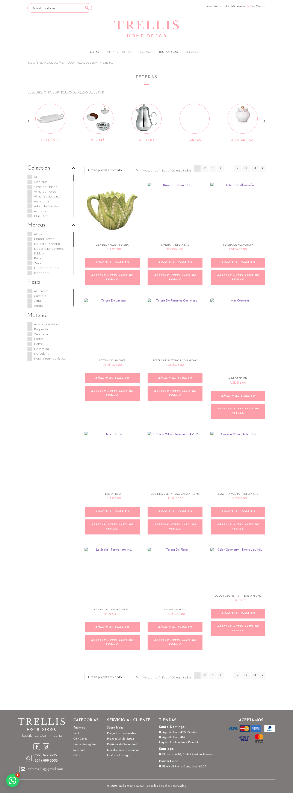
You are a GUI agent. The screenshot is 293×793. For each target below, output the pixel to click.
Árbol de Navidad (47, 206)
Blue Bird (41, 216)
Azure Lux (41, 211)
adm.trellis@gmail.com (45, 769)
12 (237, 168)
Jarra (37, 301)
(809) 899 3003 (45, 760)
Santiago (166, 749)
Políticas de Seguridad (122, 744)
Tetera (38, 306)
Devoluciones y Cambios (123, 750)
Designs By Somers (48, 249)
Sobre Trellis (221, 6)
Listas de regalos (84, 744)
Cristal (38, 339)
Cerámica (41, 334)
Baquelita (41, 329)
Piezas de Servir (87, 62)
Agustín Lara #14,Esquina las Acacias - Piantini (178, 740)
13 (245, 168)
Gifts (76, 755)
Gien (37, 263)
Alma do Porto (45, 191)
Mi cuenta (238, 6)
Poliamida (41, 349)
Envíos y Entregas (119, 755)
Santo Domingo (172, 727)
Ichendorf (41, 273)
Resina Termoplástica (50, 358)
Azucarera (41, 291)
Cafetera (40, 296)
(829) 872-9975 (45, 755)
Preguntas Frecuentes (121, 733)
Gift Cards (80, 739)
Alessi (38, 234)
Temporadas (168, 52)
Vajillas (52, 62)
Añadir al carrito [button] (112, 262)
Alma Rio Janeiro (46, 196)
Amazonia (41, 201)
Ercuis (38, 258)
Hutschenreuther (46, 268)
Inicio (208, 6)
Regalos (192, 52)
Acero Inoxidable (46, 324)
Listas (94, 52)
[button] (12, 780)
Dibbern (40, 253)
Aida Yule (41, 182)
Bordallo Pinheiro (47, 244)
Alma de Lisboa (45, 187)
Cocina (145, 52)
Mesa (111, 52)
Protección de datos (120, 739)
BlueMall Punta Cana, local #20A (184, 766)
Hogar (127, 52)
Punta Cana (168, 761)
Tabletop (79, 727)
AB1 (36, 177)
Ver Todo (67, 62)
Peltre (38, 344)
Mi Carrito (258, 6)
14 (254, 168)
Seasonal (79, 750)
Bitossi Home (44, 239)
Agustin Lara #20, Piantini (179, 732)
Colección (38, 168)
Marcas (36, 225)
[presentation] (28, 122)
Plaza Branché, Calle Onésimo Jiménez (187, 754)
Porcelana (41, 353)
